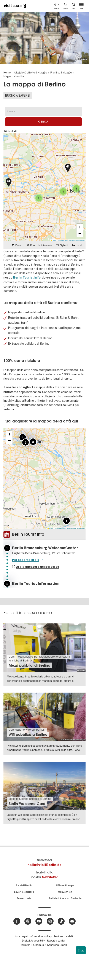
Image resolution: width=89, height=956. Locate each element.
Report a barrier (56, 940)
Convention (65, 892)
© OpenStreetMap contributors (75, 240)
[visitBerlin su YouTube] (38, 921)
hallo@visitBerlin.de (44, 865)
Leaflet (54, 240)
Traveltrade (24, 898)
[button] (65, 6)
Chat (81, 950)
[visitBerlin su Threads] (27, 921)
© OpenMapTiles (62, 240)
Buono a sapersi (17, 95)
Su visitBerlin (24, 885)
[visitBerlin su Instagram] (50, 921)
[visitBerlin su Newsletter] (72, 921)
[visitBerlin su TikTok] (61, 921)
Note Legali (21, 936)
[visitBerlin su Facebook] (16, 921)
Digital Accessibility (33, 940)
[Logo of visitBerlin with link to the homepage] (14, 6)
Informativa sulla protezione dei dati (51, 936)
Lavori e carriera (24, 892)
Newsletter (50, 877)
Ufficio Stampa (65, 885)
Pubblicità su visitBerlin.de (65, 898)
